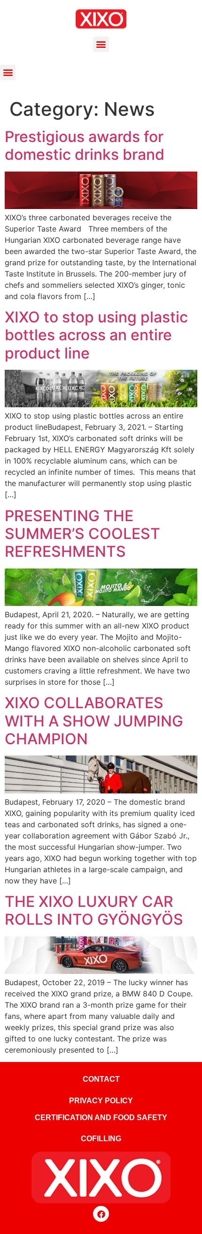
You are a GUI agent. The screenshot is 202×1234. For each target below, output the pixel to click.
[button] (101, 44)
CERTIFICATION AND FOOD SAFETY (101, 1118)
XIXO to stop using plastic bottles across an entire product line (96, 335)
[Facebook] (101, 1214)
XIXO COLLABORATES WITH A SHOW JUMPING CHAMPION (94, 721)
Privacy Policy (101, 1101)
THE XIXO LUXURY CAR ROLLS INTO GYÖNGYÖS (94, 910)
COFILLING (101, 1139)
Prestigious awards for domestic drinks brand (84, 145)
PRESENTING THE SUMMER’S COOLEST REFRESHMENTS (82, 534)
